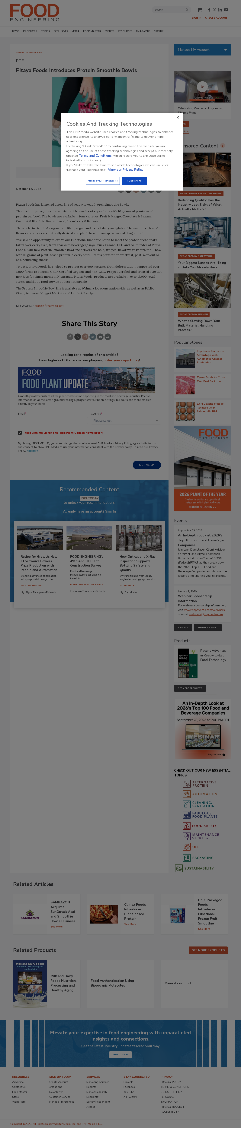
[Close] (178, 117)
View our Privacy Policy (125, 170)
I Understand (134, 180)
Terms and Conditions (95, 155)
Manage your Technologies (103, 180)
